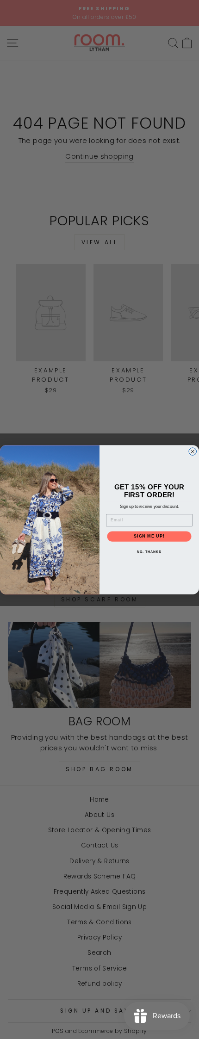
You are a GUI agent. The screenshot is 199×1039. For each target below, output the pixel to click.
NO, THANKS (149, 551)
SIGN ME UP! (149, 536)
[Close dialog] (193, 451)
